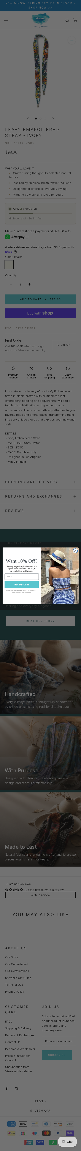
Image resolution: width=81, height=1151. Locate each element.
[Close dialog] (75, 550)
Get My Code (21, 584)
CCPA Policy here (26, 592)
